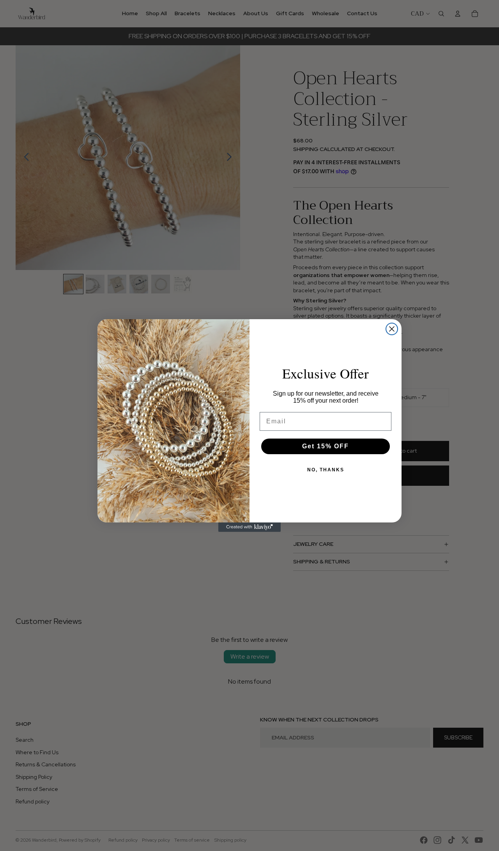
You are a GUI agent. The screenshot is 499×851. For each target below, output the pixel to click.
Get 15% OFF (325, 446)
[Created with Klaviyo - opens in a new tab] (249, 527)
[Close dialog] (392, 329)
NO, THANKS (325, 470)
